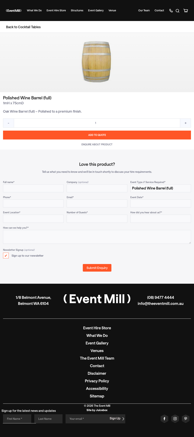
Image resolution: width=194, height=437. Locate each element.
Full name (9, 182)
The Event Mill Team (97, 358)
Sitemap (97, 396)
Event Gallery (96, 10)
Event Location (11, 212)
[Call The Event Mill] (171, 10)
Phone (7, 197)
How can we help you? (16, 227)
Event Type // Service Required (148, 182)
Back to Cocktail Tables (23, 27)
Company (72, 182)
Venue (112, 10)
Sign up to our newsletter (28, 255)
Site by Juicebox (97, 410)
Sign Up (115, 418)
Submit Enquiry (97, 268)
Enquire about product (97, 144)
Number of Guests (77, 212)
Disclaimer (97, 373)
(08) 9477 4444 (160, 297)
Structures (77, 10)
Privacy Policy (97, 381)
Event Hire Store (56, 10)
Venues (97, 350)
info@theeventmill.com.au (161, 303)
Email (70, 197)
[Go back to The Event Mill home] (97, 298)
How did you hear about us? (146, 212)
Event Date (137, 197)
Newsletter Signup (13, 249)
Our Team (144, 10)
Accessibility (97, 388)
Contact (159, 10)
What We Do (34, 10)
